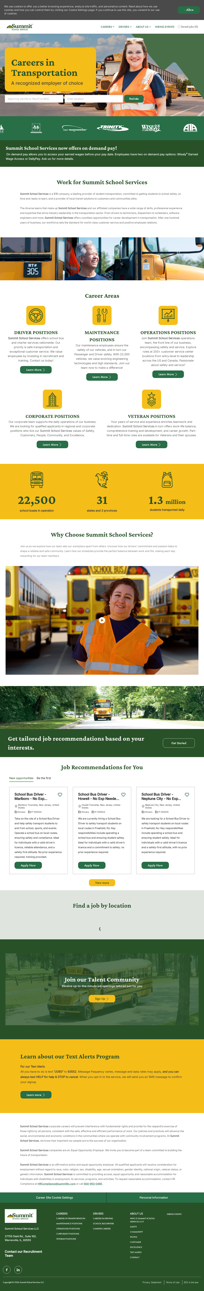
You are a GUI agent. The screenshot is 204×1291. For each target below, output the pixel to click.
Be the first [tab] (44, 778)
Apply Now (28, 865)
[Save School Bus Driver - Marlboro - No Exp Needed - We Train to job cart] (59, 794)
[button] (134, 98)
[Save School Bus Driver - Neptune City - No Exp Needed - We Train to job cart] (186, 794)
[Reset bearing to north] (195, 938)
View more (102, 883)
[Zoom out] (195, 934)
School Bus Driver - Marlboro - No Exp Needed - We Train (30, 796)
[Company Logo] (20, 27)
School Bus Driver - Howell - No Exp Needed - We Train (98, 796)
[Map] (102, 965)
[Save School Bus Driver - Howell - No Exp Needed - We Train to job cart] (123, 794)
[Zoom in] (195, 929)
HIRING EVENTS (164, 27)
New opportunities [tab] (21, 778)
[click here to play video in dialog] (102, 620)
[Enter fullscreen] (195, 945)
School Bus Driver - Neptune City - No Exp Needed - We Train (160, 796)
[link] (102, 1078)
